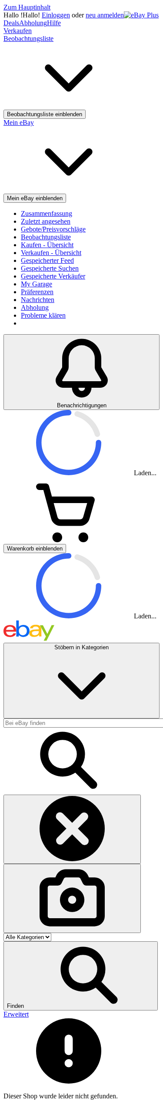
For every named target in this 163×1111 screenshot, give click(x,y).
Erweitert (16, 1014)
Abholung (33, 23)
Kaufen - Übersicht (47, 244)
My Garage (36, 284)
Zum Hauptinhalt (26, 7)
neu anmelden (105, 15)
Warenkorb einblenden (35, 548)
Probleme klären (43, 315)
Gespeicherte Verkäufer (53, 276)
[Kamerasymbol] (72, 898)
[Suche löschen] (72, 829)
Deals (11, 23)
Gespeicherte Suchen (50, 268)
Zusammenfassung (46, 213)
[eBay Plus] (141, 15)
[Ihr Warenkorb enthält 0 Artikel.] (68, 540)
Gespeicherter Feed (47, 260)
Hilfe (54, 23)
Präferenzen (37, 291)
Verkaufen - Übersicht (51, 252)
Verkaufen (17, 30)
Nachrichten (37, 299)
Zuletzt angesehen (45, 221)
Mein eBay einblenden (35, 198)
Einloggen (56, 15)
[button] (80, 975)
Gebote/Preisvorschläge (53, 229)
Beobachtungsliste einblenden (44, 114)
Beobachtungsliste (46, 237)
